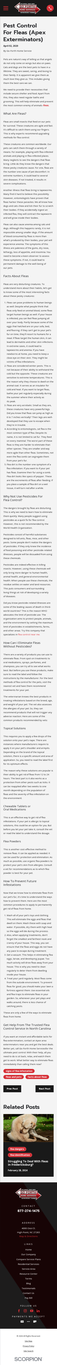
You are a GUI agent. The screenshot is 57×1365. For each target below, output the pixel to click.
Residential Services (28, 1264)
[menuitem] (28, 1341)
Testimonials (28, 1288)
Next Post (44, 1088)
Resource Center (28, 1273)
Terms (28, 1278)
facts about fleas (37, 1076)
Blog (28, 1283)
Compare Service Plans (28, 1259)
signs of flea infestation (19, 1070)
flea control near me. (29, 634)
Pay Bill (28, 1297)
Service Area (28, 1268)
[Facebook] (18, 1310)
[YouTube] (31, 1310)
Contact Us (28, 1293)
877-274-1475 (28, 1211)
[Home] (27, 8)
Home (28, 1249)
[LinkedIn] (38, 1310)
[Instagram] (25, 1310)
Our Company (28, 1254)
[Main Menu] (5, 8)
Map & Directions (28, 1236)
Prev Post (12, 1088)
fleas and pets (13, 1076)
